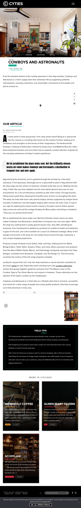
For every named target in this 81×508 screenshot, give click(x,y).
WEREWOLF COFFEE (19, 404)
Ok (32, 504)
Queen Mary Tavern (59, 404)
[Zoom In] (74, 93)
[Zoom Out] (74, 96)
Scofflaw (13, 456)
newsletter (8, 494)
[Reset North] (74, 99)
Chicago (16, 424)
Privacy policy (44, 504)
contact (18, 494)
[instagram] (75, 493)
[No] (79, 503)
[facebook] (72, 493)
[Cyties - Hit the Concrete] (13, 6)
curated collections (64, 265)
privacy (25, 494)
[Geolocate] (74, 103)
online (14, 265)
